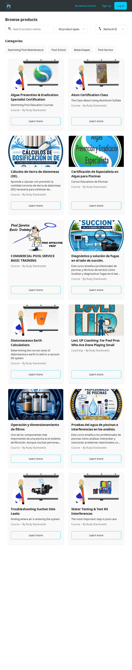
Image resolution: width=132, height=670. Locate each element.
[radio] (25, 50)
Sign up (106, 6)
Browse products (85, 6)
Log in (120, 6)
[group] (66, 50)
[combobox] (72, 29)
